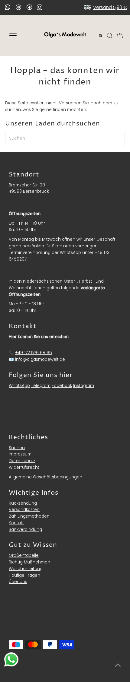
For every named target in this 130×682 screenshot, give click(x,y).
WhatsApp (19, 386)
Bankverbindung (25, 529)
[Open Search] (109, 35)
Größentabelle (24, 555)
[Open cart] (120, 35)
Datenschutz (22, 461)
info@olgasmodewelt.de (40, 359)
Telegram (40, 386)
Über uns (18, 582)
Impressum (20, 454)
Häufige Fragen (24, 575)
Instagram (83, 386)
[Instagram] (39, 8)
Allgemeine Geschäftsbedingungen (45, 477)
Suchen (17, 448)
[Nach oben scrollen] (118, 665)
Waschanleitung (26, 569)
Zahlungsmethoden (29, 516)
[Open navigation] (19, 35)
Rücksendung (23, 503)
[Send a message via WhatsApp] (11, 659)
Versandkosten (24, 509)
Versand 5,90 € (110, 7)
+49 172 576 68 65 (33, 353)
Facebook (62, 386)
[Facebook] (29, 7)
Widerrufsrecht (24, 467)
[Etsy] (7, 7)
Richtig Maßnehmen (29, 562)
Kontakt (16, 523)
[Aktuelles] (100, 35)
